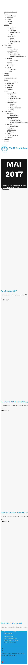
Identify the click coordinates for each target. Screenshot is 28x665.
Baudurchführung (15, 98)
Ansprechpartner (12, 82)
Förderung (13, 96)
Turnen (9, 133)
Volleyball (10, 137)
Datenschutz (12, 655)
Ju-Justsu (10, 128)
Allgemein (6, 189)
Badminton (10, 113)
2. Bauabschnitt (11, 102)
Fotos (12, 100)
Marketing (10, 87)
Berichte (6, 139)
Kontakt (6, 141)
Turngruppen (14, 135)
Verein (6, 80)
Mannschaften (14, 115)
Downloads (10, 83)
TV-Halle (6, 91)
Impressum (4, 655)
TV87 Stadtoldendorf (10, 78)
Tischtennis (10, 132)
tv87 (2, 298)
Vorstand (10, 89)
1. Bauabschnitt (11, 93)
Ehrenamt (10, 85)
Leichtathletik (11, 130)
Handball (9, 124)
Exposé (12, 94)
